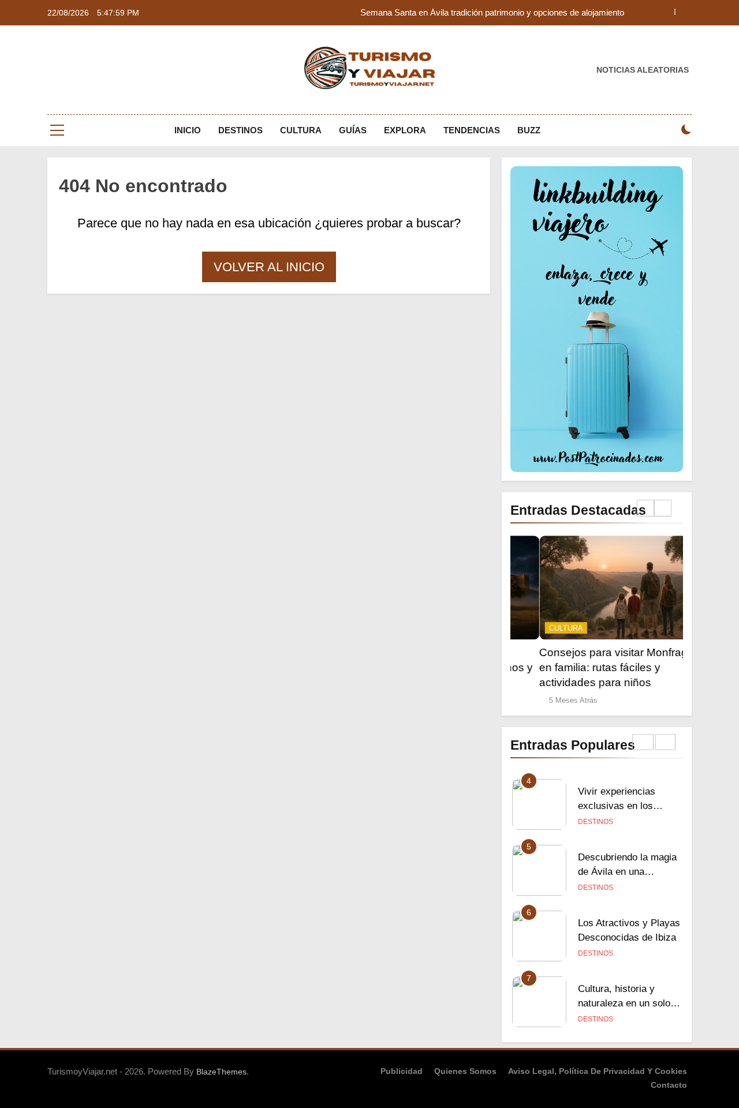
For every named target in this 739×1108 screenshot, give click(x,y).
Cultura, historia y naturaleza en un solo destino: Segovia (624, 1001)
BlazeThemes (221, 1071)
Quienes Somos (465, 1071)
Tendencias (471, 130)
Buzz (528, 130)
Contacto (669, 1085)
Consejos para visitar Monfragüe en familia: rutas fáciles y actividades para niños (590, 667)
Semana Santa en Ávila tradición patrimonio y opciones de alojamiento (492, 12)
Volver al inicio (269, 267)
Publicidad (401, 1071)
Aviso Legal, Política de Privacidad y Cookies (597, 1071)
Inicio (187, 130)
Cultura (301, 130)
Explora (405, 130)
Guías (353, 130)
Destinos (240, 130)
